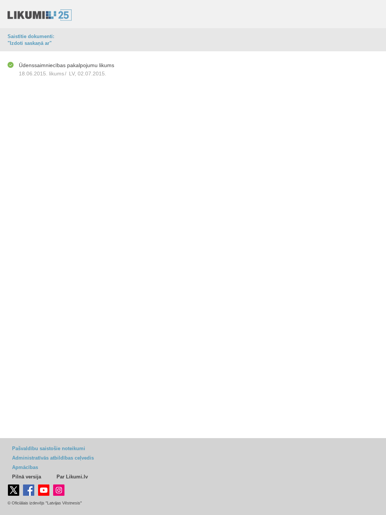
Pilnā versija (26, 477)
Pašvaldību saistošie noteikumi (48, 448)
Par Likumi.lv (72, 477)
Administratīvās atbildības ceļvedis (53, 458)
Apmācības (25, 467)
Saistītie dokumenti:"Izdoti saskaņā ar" (31, 40)
